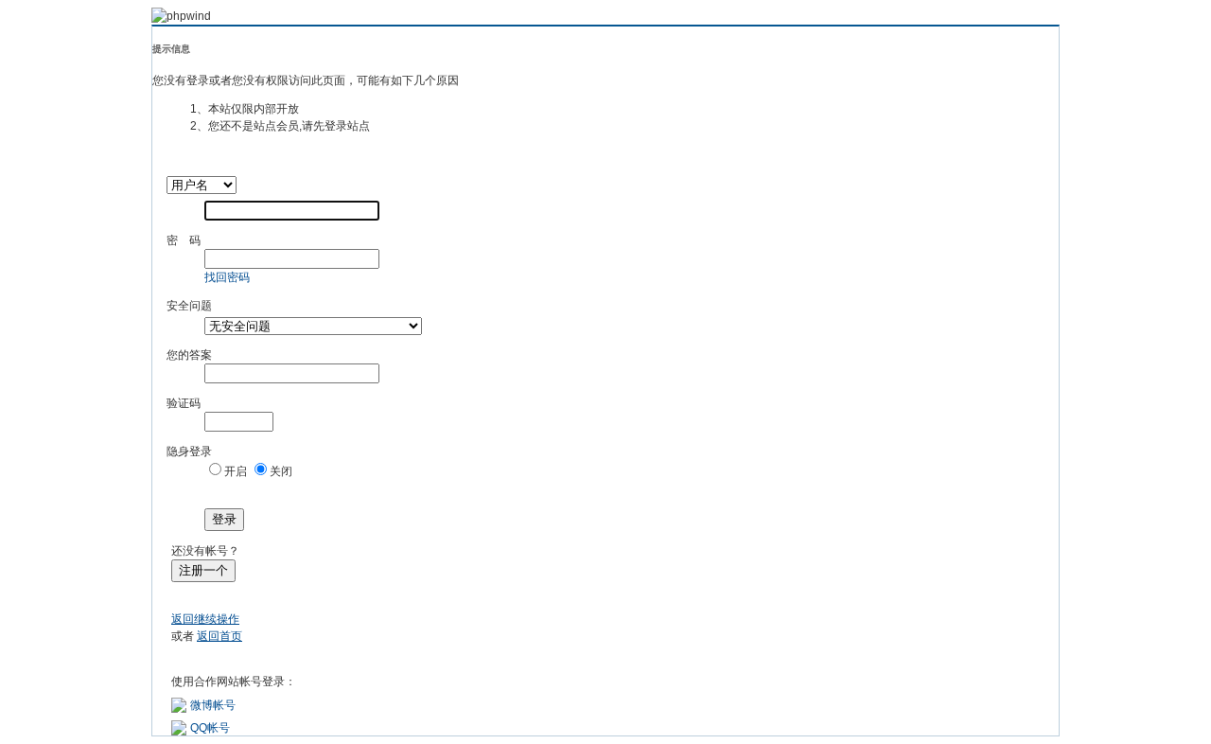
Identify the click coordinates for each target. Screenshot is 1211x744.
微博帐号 (213, 705)
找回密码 (227, 277)
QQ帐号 (210, 728)
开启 (235, 471)
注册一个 (203, 570)
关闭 (281, 471)
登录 (224, 519)
